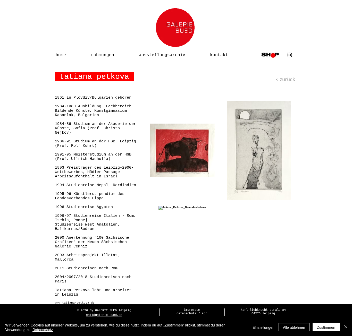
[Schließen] (346, 327)
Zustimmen (326, 327)
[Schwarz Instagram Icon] (290, 55)
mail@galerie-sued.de (104, 315)
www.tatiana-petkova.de (75, 302)
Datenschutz (42, 329)
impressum (192, 310)
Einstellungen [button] (263, 327)
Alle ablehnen (294, 327)
